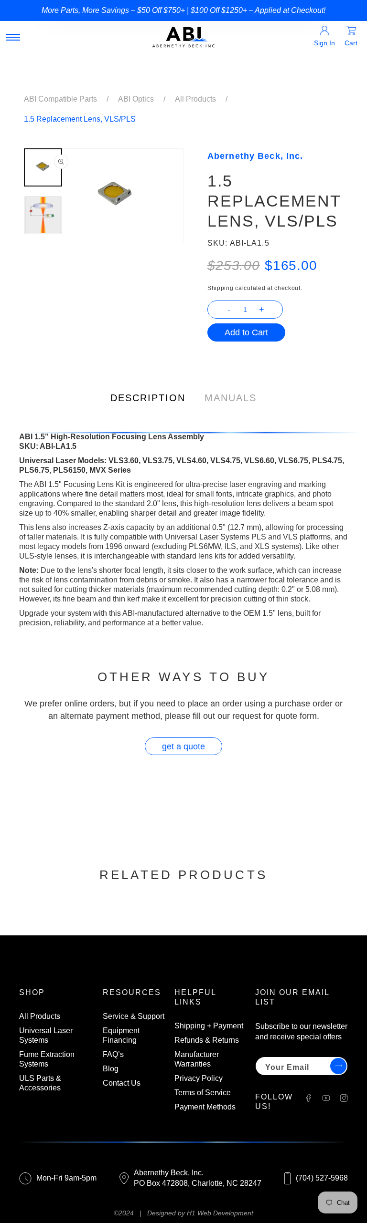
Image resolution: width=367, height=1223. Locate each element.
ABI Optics (136, 99)
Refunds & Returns (206, 1040)
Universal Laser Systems (46, 1035)
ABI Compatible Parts (60, 99)
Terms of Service (202, 1092)
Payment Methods (205, 1107)
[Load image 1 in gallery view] (43, 167)
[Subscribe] (336, 1066)
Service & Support (133, 1016)
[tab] (148, 395)
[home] (183, 37)
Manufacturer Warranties (196, 1059)
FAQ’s (113, 1054)
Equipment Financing (121, 1035)
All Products (195, 99)
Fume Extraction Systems (47, 1059)
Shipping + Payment (208, 1026)
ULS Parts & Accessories (40, 1083)
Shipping (220, 288)
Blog (111, 1069)
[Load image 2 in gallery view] (43, 215)
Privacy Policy (198, 1078)
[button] (13, 37)
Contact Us (121, 1083)
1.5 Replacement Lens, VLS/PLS (80, 119)
